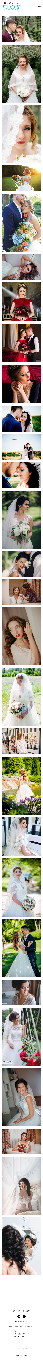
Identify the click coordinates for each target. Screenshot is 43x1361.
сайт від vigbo (21, 1355)
